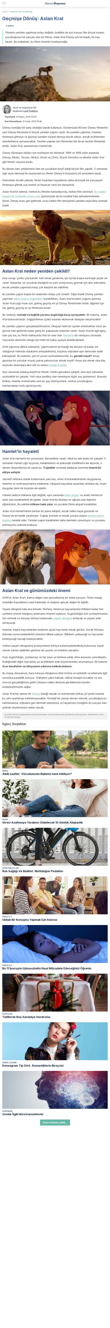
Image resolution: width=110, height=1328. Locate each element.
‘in (68, 335)
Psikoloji (7, 917)
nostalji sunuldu (57, 365)
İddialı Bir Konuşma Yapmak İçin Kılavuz (29, 919)
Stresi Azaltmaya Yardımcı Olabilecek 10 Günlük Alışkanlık (42, 822)
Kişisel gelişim (9, 1062)
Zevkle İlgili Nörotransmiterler (23, 1114)
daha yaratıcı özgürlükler (28, 298)
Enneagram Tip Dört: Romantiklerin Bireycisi (33, 1065)
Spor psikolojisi (10, 868)
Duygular (7, 1014)
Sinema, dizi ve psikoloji (21, 12)
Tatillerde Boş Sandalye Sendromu (26, 1017)
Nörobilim (7, 1111)
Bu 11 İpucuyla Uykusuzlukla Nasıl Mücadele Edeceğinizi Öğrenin (46, 968)
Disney (36, 693)
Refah (5, 771)
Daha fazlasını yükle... (55, 1122)
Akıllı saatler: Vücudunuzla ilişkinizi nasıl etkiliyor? (37, 774)
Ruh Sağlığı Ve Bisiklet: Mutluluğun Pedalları (32, 871)
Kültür (5, 12)
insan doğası (71, 495)
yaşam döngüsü (62, 618)
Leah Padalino (30, 111)
